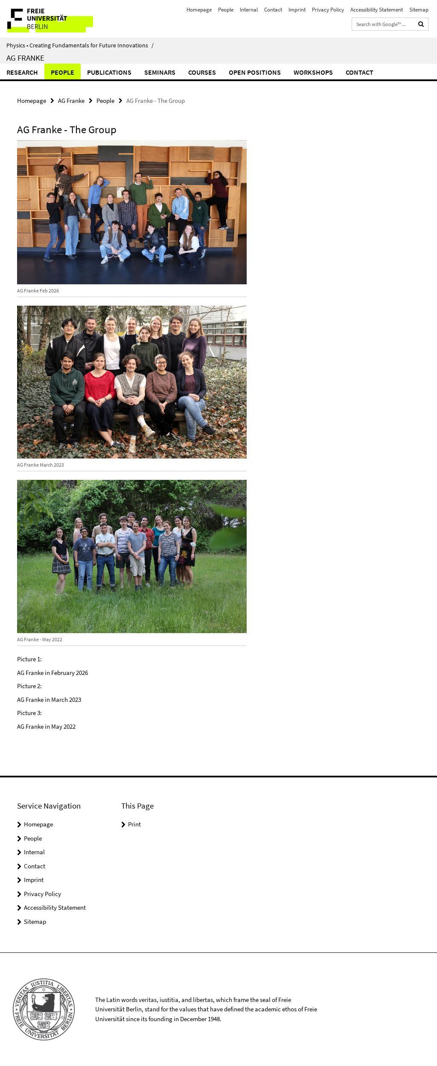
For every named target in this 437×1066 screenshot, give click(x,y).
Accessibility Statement (376, 9)
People (225, 9)
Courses (202, 72)
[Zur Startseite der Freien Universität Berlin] (56, 18)
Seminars (159, 72)
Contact (273, 9)
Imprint (297, 9)
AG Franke (25, 58)
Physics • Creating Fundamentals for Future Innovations (80, 45)
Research (22, 72)
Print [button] (134, 824)
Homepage (199, 9)
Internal (249, 9)
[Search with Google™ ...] (421, 24)
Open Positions (255, 72)
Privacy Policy (328, 9)
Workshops (313, 72)
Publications (109, 72)
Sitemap (418, 9)
